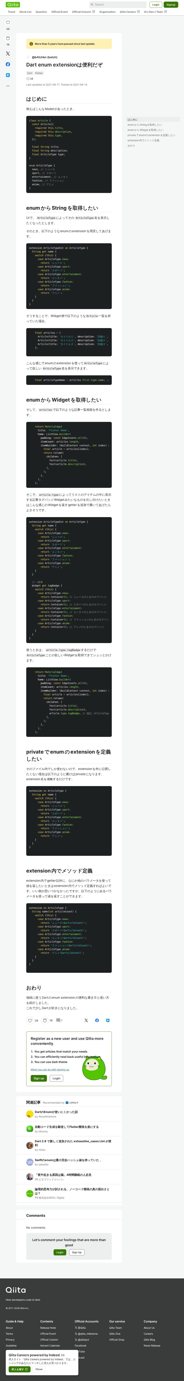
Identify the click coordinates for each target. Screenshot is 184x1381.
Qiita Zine (114, 1333)
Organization (107, 11)
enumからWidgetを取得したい (146, 129)
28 (8, 28)
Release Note (48, 1327)
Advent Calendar (50, 1345)
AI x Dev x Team (155, 11)
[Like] (8, 22)
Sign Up (77, 1252)
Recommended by (54, 1102)
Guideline (11, 1345)
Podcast (79, 1357)
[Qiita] (13, 4)
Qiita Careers (130, 11)
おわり (131, 145)
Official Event (59, 11)
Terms (9, 1333)
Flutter (39, 73)
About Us (149, 1327)
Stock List (25, 11)
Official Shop (116, 1339)
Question (41, 11)
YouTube (80, 1351)
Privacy (10, 1339)
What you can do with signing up (50, 1069)
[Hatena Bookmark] (8, 75)
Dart (29, 73)
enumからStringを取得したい (145, 124)
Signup (171, 4)
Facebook (80, 1345)
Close (39, 1369)
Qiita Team (115, 1327)
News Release (152, 1345)
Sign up (39, 1078)
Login (155, 4)
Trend (11, 11)
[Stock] (8, 38)
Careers (148, 1333)
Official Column (83, 11)
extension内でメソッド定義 (143, 140)
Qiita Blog (149, 1339)
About (9, 1327)
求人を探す (20, 1369)
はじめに (133, 119)
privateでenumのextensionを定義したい (151, 135)
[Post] (8, 53)
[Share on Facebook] (8, 64)
